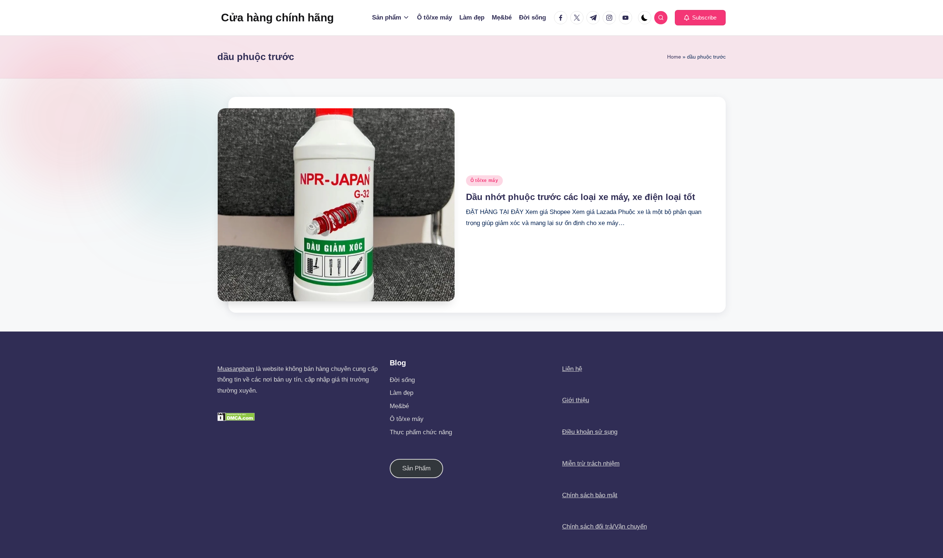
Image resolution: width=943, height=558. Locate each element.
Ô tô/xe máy (484, 180)
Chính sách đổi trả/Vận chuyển (604, 526)
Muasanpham (235, 368)
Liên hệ (572, 368)
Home (674, 57)
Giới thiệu (575, 400)
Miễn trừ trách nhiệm (591, 463)
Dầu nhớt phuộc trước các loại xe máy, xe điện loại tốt (580, 197)
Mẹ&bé (399, 406)
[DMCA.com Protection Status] (236, 416)
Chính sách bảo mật (589, 495)
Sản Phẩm (416, 468)
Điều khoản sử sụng (589, 431)
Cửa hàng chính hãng (277, 17)
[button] (700, 17)
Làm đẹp (401, 392)
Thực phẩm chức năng (421, 432)
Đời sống (402, 379)
